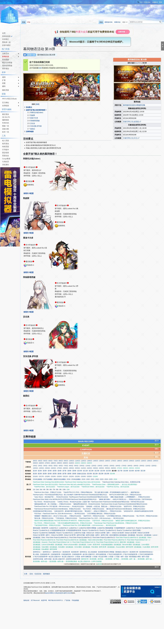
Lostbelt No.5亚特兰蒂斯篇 (87, 528)
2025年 (89, 476)
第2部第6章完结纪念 (146, 552)
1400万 (95, 461)
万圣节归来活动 (147, 499)
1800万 (119, 461)
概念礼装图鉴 (7, 62)
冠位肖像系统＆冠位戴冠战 (118, 535)
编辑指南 (5, 120)
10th (64, 489)
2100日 (148, 466)
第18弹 (125, 471)
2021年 (65, 476)
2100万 (137, 461)
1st (34, 489)
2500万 (35, 463)
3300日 (95, 468)
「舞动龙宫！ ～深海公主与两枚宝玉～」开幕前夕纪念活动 (102, 511)
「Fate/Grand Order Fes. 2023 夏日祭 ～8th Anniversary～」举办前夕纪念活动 (58, 506)
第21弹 (143, 471)
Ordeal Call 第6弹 (57, 535)
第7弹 (64, 471)
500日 (56, 466)
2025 (110, 479)
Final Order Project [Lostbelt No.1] (57, 537)
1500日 (111, 466)
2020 (88, 479)
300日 (45, 466)
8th (57, 489)
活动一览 (31, 55)
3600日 (113, 468)
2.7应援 (117, 556)
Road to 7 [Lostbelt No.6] (64, 533)
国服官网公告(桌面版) (131, 122)
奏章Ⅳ (97, 535)
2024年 (83, 476)
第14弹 (102, 471)
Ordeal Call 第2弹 (118, 533)
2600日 (53, 468)
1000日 (81, 466)
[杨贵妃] (63, 413)
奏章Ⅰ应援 (124, 556)
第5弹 (54, 471)
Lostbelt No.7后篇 (79, 533)
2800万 (53, 463)
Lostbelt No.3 (63, 528)
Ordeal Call (90, 533)
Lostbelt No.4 (73, 528)
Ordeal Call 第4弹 (143, 533)
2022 (97, 479)
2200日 (154, 466)
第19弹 (131, 471)
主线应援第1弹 (44, 554)
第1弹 (35, 471)
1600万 (107, 461)
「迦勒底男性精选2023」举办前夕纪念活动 (86, 504)
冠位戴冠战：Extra (39, 537)
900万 (66, 461)
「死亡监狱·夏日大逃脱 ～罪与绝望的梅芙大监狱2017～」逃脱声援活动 (116, 492)
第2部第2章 (66, 552)
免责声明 (44, 600)
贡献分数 (5, 129)
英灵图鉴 (5, 59)
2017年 (41, 476)
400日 (50, 466)
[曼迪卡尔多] (63, 255)
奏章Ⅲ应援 (48, 559)
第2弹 (40, 471)
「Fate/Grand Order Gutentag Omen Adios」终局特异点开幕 (120, 482)
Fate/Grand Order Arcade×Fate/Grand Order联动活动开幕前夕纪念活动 (124, 504)
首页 (4, 33)
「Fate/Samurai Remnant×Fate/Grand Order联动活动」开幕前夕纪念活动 (57, 509)
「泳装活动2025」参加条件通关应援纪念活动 (67, 511)
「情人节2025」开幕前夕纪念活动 (146, 516)
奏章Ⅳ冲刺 (104, 535)
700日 (66, 466)
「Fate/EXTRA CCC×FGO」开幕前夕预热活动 (77, 492)
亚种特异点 (83, 552)
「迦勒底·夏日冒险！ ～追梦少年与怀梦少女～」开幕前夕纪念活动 (119, 499)
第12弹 (91, 471)
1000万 (71, 461)
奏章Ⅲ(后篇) (90, 535)
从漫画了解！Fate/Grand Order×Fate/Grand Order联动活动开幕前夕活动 (105, 502)
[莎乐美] (63, 334)
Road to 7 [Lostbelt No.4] (108, 530)
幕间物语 (46, 574)
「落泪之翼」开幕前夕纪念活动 (43, 518)
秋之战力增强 (103, 556)
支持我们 (5, 39)
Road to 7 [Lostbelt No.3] (90, 530)
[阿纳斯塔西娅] (39, 295)
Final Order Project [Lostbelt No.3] (104, 537)
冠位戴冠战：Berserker (135, 535)
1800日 (130, 466)
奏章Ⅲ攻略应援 (86, 556)
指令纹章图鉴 (7, 65)
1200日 (93, 466)
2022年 (71, 476)
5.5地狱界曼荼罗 (119, 528)
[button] (124, 21)
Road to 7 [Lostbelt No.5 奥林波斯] (44, 533)
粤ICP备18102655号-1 (55, 600)
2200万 (143, 461)
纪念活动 (38, 574)
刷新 (40, 68)
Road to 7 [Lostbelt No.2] (41, 530)
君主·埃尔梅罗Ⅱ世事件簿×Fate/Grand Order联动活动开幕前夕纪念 (85, 495)
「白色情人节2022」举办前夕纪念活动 (68, 502)
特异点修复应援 (101, 554)
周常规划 (5, 69)
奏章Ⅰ (109, 533)
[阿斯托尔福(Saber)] (63, 176)
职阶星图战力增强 (135, 556)
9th (60, 489)
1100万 (77, 461)
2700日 (59, 468)
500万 (45, 461)
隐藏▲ (157, 449)
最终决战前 (36, 528)
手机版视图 (75, 600)
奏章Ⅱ (48, 535)
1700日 (123, 466)
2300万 (149, 461)
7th (54, 489)
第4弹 (50, 471)
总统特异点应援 (38, 559)
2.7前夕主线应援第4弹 (40, 556)
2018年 (47, 476)
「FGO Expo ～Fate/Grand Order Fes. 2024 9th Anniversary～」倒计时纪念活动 (59, 513)
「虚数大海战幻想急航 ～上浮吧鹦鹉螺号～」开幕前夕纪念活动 (129, 497)
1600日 (117, 466)
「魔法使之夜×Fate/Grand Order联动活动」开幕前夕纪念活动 (125, 509)
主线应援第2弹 (55, 554)
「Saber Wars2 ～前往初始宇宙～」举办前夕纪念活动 (50, 497)
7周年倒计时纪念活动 (137, 502)
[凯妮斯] (39, 216)
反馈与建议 (6, 45)
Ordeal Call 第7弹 (70, 535)
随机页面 (5, 90)
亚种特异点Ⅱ (47, 552)
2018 (68, 479)
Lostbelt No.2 (53, 528)
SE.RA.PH (6, 117)
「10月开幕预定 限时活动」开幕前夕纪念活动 (100, 513)
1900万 (125, 461)
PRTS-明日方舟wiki (9, 99)
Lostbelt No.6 (130, 528)
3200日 (89, 468)
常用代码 (5, 123)
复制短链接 (6, 36)
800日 (71, 466)
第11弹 (85, 471)
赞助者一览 (6, 42)
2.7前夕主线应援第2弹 (130, 554)
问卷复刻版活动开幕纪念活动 (42, 511)
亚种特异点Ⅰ (37, 552)
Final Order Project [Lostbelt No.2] (80, 537)
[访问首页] (9, 15)
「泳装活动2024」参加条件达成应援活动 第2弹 (137, 511)
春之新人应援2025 (59, 559)
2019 (83, 479)
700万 (56, 461)
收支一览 (5, 132)
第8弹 (69, 471)
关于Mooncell (35, 600)
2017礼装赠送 (47, 479)
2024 (106, 479)
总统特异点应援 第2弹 (73, 559)
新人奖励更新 (92, 552)
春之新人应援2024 (68, 556)
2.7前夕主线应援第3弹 (145, 554)
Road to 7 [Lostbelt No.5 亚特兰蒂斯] (128, 530)
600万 (50, 461)
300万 (35, 461)
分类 (25, 574)
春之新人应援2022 (89, 554)
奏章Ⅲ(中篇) (81, 535)
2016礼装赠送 (37, 479)
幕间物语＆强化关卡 (121, 552)
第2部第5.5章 (134, 552)
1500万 (101, 461)
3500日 (107, 468)
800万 (61, 461)
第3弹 (45, 471)
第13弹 (97, 471)
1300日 (99, 466)
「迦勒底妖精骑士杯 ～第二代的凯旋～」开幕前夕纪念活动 (52, 504)
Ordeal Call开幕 (100, 533)
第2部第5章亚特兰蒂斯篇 (106, 552)
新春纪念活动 (81, 473)
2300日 (35, 468)
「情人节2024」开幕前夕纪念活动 (93, 509)
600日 (61, 466)
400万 (40, 461)
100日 (35, 466)
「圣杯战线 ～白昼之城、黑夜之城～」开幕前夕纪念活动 (103, 506)
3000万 (65, 463)
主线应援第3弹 (66, 554)
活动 (31, 574)
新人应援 (36, 554)
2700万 (47, 463)
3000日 (77, 468)
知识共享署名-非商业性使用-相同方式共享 (58, 593)
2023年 (77, 476)
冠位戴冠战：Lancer (150, 535)
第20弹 (137, 471)
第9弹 (74, 471)
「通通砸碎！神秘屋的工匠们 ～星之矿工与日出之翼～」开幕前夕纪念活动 (57, 516)
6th (51, 489)
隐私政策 (26, 600)
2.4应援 (77, 556)
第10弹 (79, 471)
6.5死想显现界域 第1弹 (57, 530)
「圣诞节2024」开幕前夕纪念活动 (93, 516)
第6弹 (59, 471)
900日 (76, 466)
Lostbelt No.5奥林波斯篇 (105, 528)
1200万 (83, 461)
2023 (101, 479)
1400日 (105, 466)
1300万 (89, 461)
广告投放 (67, 600)
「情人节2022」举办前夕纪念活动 (44, 502)
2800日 (65, 468)
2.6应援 (110, 556)
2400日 (41, 468)
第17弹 (120, 471)
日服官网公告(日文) (130, 138)
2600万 (41, 463)
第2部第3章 (75, 552)
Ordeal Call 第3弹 (130, 533)
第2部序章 (44, 528)
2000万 (131, 461)
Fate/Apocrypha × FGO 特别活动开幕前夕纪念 (48, 495)
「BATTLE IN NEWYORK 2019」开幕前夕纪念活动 (124, 495)
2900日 (71, 468)
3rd (41, 489)
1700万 (113, 461)
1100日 (87, 466)
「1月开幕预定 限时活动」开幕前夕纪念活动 (119, 516)
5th (47, 489)
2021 (92, 479)
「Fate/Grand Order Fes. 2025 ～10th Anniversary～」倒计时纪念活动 (100, 518)
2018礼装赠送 (76, 479)
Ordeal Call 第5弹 (39, 535)
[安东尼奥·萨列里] (39, 374)
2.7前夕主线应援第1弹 (114, 554)
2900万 (59, 463)
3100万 (71, 463)
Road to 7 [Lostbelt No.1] (144, 528)
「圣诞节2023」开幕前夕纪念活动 (133, 506)
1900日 (136, 466)
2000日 (142, 466)
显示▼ (157, 441)
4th (44, 489)
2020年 (59, 476)
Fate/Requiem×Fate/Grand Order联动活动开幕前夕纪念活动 (88, 497)
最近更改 (5, 114)
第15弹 (108, 471)
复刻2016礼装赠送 (60, 479)
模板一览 (5, 126)
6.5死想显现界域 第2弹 (73, 530)
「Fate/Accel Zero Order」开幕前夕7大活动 (47, 492)
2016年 (35, 476)
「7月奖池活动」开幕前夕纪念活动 (65, 518)
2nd (37, 489)
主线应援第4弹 (77, 554)
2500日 (47, 468)
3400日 (101, 468)
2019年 (53, 476)
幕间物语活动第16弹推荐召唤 (134, 105)
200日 (40, 466)
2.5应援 (94, 556)
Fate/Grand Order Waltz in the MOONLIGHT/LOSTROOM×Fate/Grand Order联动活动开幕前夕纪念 (65, 499)
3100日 (83, 468)
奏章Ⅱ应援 (145, 556)
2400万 (155, 461)
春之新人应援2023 (55, 556)
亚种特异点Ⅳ (57, 552)
